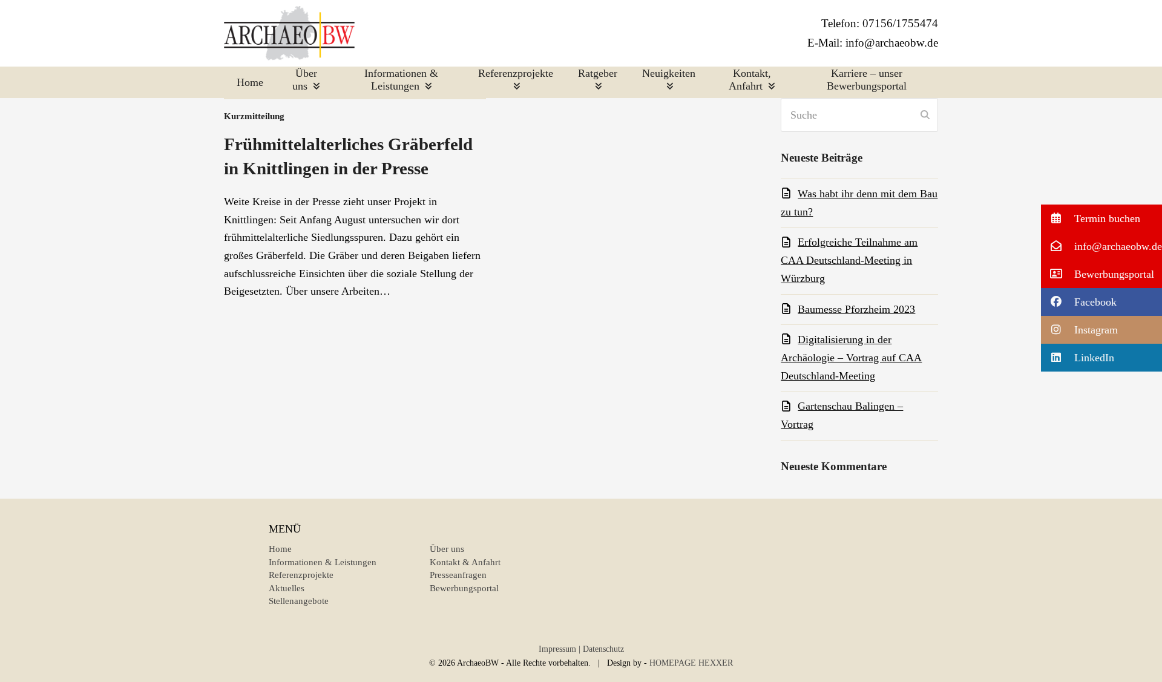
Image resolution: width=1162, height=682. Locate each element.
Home (280, 549)
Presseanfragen (458, 575)
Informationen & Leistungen (322, 562)
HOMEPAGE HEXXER (691, 662)
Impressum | (559, 649)
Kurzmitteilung (254, 116)
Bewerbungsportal (464, 588)
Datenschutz (603, 649)
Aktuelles (286, 588)
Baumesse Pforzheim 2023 (856, 309)
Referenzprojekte (301, 575)
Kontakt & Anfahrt (465, 562)
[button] (1101, 218)
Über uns (447, 549)
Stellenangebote (299, 601)
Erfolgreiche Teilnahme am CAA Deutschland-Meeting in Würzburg (849, 260)
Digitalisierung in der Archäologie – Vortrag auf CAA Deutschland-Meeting (851, 357)
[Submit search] (925, 115)
